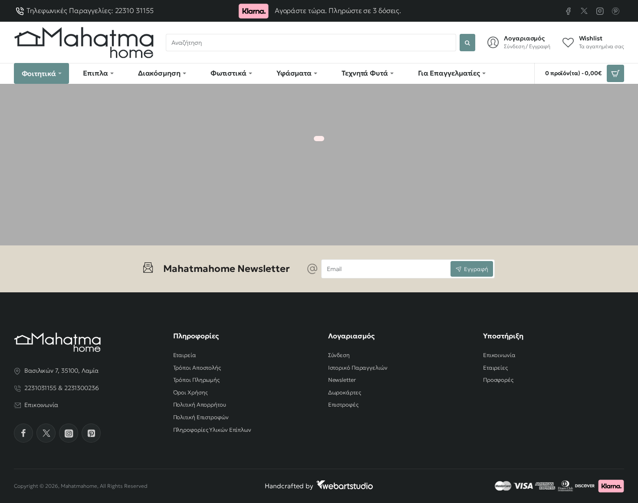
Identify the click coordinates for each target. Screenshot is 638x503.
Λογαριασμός (351, 335)
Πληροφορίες (196, 335)
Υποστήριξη (503, 335)
